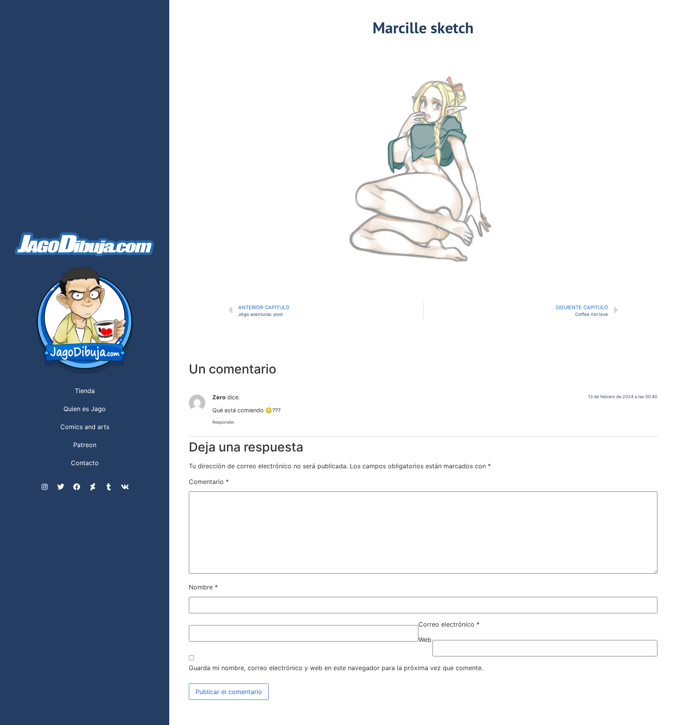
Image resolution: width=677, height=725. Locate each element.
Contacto (85, 463)
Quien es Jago (84, 409)
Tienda (85, 391)
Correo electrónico (449, 624)
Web (424, 639)
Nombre (203, 587)
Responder (223, 422)
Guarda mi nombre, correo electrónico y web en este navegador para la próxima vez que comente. (336, 668)
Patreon (84, 445)
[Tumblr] (109, 487)
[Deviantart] (93, 487)
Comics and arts (84, 427)
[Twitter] (61, 487)
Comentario (209, 481)
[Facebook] (77, 487)
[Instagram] (45, 487)
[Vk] (125, 487)
